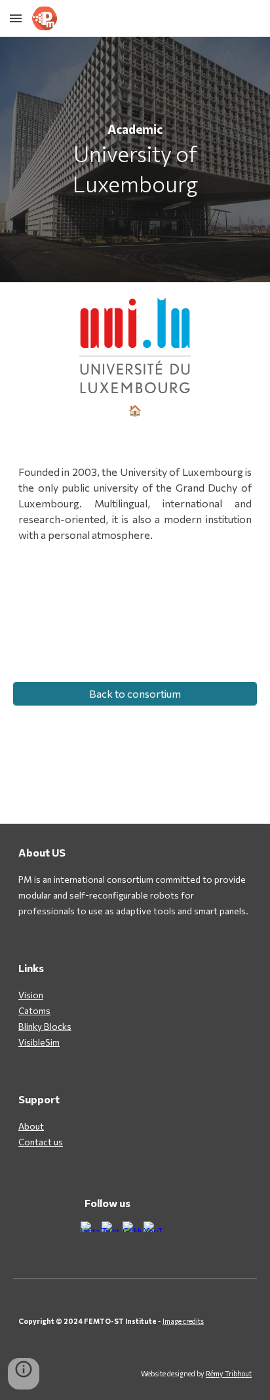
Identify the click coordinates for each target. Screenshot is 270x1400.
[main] (135, 159)
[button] (15, 18)
